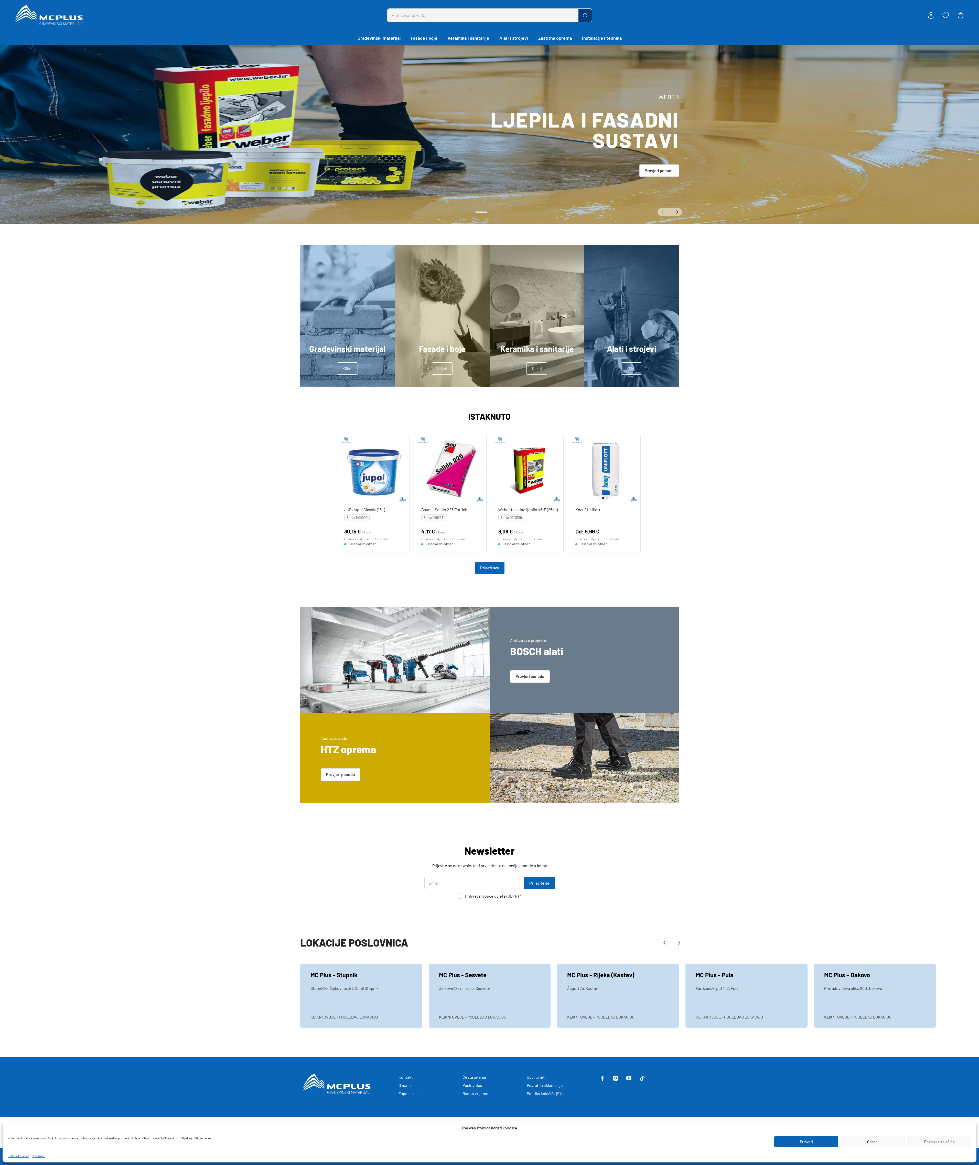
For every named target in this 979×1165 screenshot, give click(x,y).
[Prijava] (931, 15)
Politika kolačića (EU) (545, 1093)
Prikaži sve (489, 567)
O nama (405, 1085)
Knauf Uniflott (587, 509)
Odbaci (873, 1141)
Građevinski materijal (379, 38)
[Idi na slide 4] (514, 212)
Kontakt (406, 1077)
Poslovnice (472, 1085)
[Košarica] (960, 15)
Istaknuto (489, 416)
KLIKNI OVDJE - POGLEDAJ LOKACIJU (344, 1016)
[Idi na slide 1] (465, 212)
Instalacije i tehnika (602, 38)
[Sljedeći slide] (676, 212)
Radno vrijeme (475, 1093)
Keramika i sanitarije (468, 38)
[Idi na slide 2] (481, 212)
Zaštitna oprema (555, 38)
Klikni (347, 368)
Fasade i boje (424, 38)
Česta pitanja (474, 1077)
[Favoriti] (946, 15)
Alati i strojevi (513, 38)
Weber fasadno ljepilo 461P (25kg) (527, 509)
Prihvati (806, 1141)
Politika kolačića (18, 1156)
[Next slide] (635, 469)
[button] (601, 498)
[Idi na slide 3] (498, 212)
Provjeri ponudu (659, 170)
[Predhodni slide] (664, 212)
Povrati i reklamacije (545, 1085)
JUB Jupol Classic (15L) (364, 509)
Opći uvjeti (38, 1156)
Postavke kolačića (939, 1141)
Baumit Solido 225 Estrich (444, 509)
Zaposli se (408, 1093)
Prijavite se (539, 882)
